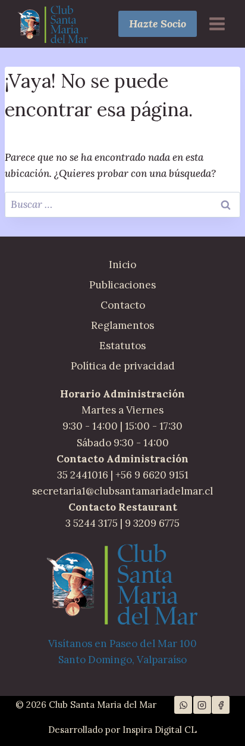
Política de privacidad (123, 365)
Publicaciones (122, 284)
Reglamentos (122, 325)
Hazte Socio (157, 23)
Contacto (122, 305)
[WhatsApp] (183, 705)
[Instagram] (202, 705)
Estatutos (122, 345)
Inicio (122, 264)
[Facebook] (221, 705)
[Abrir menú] (217, 23)
